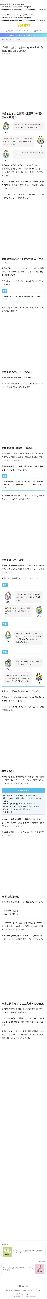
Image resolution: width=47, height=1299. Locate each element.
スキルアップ (23, 31)
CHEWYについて (20, 1290)
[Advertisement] (23, 81)
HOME (25, 1286)
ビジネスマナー (11, 31)
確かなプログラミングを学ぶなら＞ (23, 35)
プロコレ (38, 1290)
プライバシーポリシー (23, 1294)
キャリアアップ (35, 31)
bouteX (30, 1290)
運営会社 (8, 1290)
